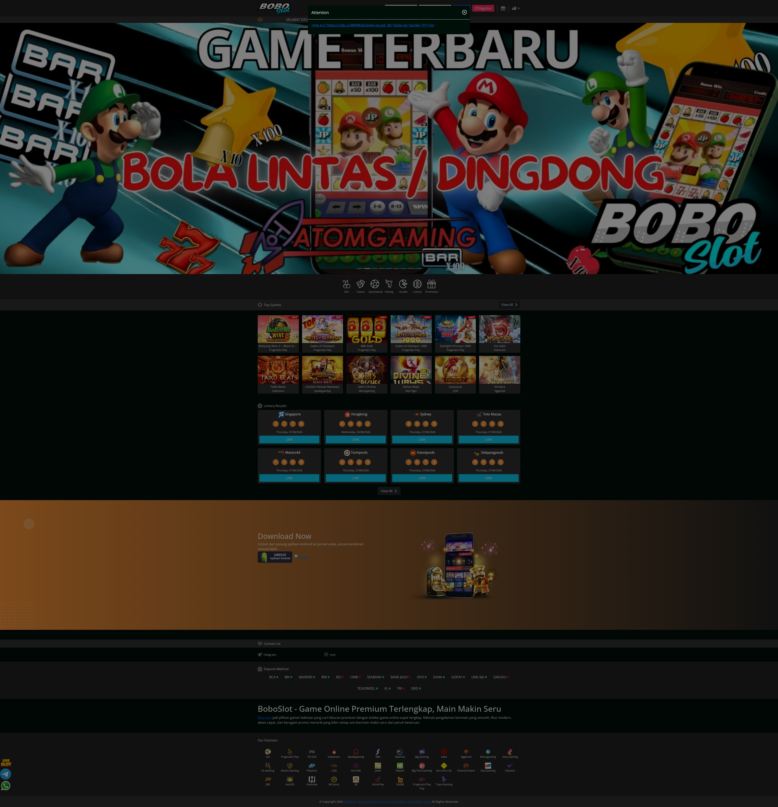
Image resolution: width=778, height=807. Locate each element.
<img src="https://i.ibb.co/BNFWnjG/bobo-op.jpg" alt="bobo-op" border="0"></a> (373, 25)
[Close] (464, 12)
